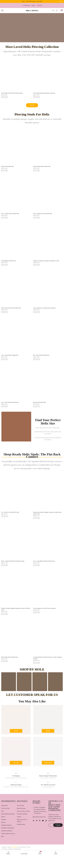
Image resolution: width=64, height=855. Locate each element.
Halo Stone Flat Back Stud (39, 402)
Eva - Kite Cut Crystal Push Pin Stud (10, 512)
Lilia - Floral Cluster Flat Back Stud (9, 402)
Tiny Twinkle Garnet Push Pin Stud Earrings (11, 93)
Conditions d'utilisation (6, 830)
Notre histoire (4, 805)
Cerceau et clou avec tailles (23, 811)
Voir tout (32, 105)
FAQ (2, 811)
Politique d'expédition (6, 825)
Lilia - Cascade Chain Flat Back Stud (10, 213)
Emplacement (27, 5)
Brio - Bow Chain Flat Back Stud (41, 355)
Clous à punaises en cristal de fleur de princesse (44, 308)
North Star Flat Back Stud (7, 166)
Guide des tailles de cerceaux (8, 833)
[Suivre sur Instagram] (36, 821)
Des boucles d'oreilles (22, 814)
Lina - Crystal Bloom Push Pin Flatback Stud (44, 561)
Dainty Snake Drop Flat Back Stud (9, 657)
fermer (3, 1)
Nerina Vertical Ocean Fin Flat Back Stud (11, 308)
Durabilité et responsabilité (7, 828)
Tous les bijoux (20, 805)
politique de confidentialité (14, 849)
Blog (2, 836)
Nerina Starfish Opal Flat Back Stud (41, 166)
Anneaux (19, 816)
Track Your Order (5, 808)
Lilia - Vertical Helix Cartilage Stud (9, 355)
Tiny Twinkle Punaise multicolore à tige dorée (44, 93)
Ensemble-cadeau (21, 824)
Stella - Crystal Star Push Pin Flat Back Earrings (12, 561)
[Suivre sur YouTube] (43, 821)
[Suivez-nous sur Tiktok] (46, 821)
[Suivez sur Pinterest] (39, 821)
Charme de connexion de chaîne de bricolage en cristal (46, 260)
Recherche (3, 819)
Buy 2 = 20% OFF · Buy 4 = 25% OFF (32, 1)
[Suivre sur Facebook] (33, 821)
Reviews (3, 816)
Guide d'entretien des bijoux (7, 814)
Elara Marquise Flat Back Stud (8, 260)
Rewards (3, 822)
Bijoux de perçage (21, 808)
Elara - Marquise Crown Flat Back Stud (42, 213)
